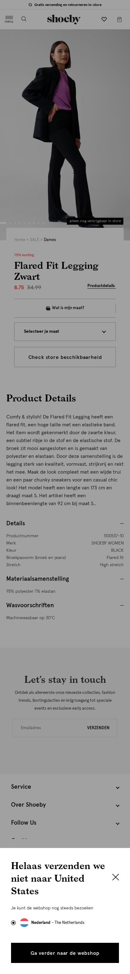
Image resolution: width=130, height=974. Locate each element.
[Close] (115, 878)
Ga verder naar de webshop (65, 953)
